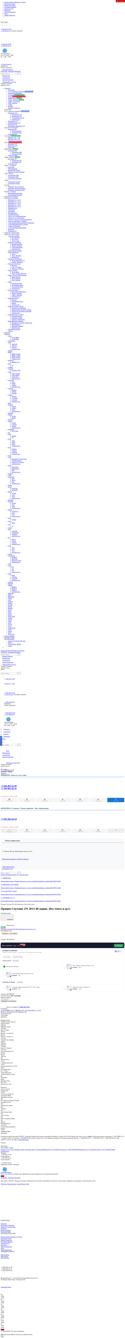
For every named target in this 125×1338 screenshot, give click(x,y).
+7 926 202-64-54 (6, 64)
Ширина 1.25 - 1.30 (22, 1010)
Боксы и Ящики (46, 881)
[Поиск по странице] (19, 73)
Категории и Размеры (13, 881)
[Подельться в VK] (2, 1176)
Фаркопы (38, 881)
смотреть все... (16, 119)
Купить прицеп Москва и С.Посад (11, 1237)
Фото (2, 1248)
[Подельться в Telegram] (5, 50)
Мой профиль (5, 1255)
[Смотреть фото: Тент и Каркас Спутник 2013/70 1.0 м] (8, 974)
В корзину (118, 945)
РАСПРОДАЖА (56, 881)
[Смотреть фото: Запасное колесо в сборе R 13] (69, 988)
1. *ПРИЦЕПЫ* (6, 878)
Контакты (4, 1245)
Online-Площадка (6, 1250)
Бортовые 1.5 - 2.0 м (34, 1010)
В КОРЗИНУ (4, 999)
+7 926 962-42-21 (5, 31)
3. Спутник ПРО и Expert (9, 891)
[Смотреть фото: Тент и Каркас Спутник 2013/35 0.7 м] (69, 966)
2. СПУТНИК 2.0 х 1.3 (8, 897)
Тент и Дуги (7, 957)
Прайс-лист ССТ (1, 740)
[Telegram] (2, 927)
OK (2, 1336)
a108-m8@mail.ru (8, 867)
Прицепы (4, 881)
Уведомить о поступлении (9, 933)
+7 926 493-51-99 (6, 29)
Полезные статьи (6, 1238)
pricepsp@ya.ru (7, 869)
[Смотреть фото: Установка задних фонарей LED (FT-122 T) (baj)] (8, 988)
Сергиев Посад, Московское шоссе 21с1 (8, 24)
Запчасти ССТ (5, 1243)
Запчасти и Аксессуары (27, 881)
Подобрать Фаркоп (7, 1242)
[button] (57, 946)
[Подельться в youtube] (3, 1176)
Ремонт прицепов (6, 1240)
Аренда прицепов (6, 1246)
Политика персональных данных (11, 1184)
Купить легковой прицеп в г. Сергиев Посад (14, 875)
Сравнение (10, 919)
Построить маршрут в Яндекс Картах (15, 859)
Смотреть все (5, 1151)
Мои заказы (4, 1256)
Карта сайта (25, 1184)
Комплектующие (18, 957)
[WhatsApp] (4, 927)
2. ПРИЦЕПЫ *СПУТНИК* (10, 884)
